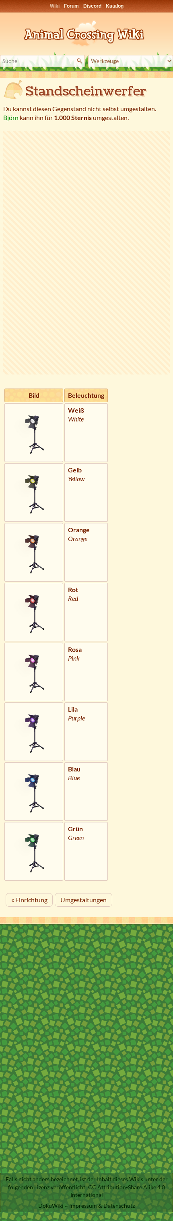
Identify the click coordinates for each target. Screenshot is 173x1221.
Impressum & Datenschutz (102, 1205)
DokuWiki (51, 1205)
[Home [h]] (86, 32)
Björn (11, 117)
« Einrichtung (29, 900)
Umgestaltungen (83, 900)
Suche (80, 61)
